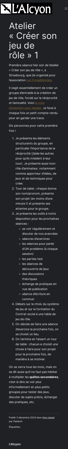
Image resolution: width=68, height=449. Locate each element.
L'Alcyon (15, 444)
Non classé (48, 417)
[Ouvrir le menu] (66, 9)
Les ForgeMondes (39, 80)
